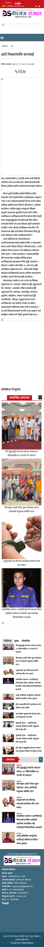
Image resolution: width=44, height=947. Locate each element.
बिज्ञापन (37, 936)
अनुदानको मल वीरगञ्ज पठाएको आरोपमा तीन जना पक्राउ (21, 563)
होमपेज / (5, 46)
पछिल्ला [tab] (7, 641)
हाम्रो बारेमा (25, 939)
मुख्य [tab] (16, 641)
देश (12, 46)
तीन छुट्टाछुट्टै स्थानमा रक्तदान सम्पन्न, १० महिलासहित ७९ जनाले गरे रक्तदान (21, 453)
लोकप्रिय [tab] (26, 641)
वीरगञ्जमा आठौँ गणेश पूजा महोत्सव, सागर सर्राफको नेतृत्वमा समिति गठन (22, 509)
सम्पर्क (17, 939)
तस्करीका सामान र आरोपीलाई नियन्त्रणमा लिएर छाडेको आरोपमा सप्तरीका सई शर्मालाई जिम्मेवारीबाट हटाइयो (21, 613)
